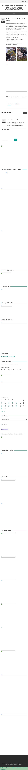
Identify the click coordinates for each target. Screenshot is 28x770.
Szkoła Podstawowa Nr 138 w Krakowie (14, 6)
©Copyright (5, 763)
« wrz (2, 411)
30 (1, 408)
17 (5, 405)
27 (16, 406)
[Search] (15, 140)
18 (9, 405)
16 (1, 405)
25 (9, 406)
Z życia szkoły (16, 96)
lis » (4, 411)
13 (16, 403)
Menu (22, 1)
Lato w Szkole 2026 (12, 119)
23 (1, 406)
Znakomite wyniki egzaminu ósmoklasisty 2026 (11, 369)
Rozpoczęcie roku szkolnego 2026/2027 (9, 364)
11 (9, 403)
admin (25, 96)
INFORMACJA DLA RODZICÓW (8, 356)
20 (16, 405)
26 (12, 406)
